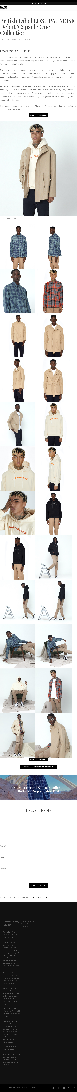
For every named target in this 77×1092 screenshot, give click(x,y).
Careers (23, 924)
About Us (25, 921)
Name (3, 846)
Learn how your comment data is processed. (48, 897)
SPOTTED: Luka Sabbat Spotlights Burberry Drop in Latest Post (38, 787)
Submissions (31, 924)
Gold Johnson (5, 39)
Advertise (33, 921)
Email (3, 857)
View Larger (19, 245)
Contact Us (24, 926)
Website (3, 869)
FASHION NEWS (27, 39)
